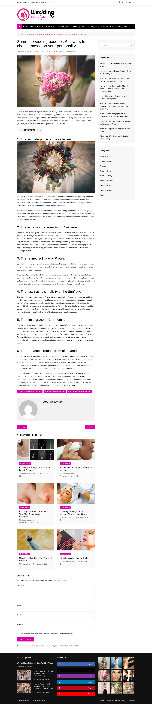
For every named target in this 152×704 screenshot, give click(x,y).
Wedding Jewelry (79, 26)
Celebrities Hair (107, 26)
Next (88, 427)
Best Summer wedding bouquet (30, 391)
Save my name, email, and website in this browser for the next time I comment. (46, 634)
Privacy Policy (35, 2)
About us (26, 2)
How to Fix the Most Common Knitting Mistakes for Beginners (113, 97)
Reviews (103, 166)
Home (19, 2)
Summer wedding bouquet (55, 391)
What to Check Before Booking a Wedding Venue (115, 65)
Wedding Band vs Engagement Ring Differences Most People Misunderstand (114, 115)
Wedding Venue (121, 26)
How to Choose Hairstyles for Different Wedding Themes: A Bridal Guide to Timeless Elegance (114, 88)
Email (19, 615)
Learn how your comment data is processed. (62, 646)
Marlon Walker (66, 517)
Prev (23, 427)
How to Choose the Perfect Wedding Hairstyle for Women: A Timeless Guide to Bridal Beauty (115, 106)
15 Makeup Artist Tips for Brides (74, 558)
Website (20, 624)
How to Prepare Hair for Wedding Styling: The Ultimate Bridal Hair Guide (115, 80)
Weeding (103, 195)
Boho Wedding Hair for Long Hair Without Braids (115, 130)
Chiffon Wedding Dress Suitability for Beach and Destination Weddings (116, 122)
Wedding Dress (65, 26)
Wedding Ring (93, 26)
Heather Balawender (25, 51)
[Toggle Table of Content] (38, 130)
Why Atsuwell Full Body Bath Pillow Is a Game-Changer (114, 137)
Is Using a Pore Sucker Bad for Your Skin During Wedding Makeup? (33, 514)
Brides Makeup (51, 26)
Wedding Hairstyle (36, 26)
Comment (21, 585)
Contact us (45, 2)
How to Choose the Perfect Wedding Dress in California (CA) (115, 72)
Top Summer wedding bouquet (80, 391)
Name (19, 605)
